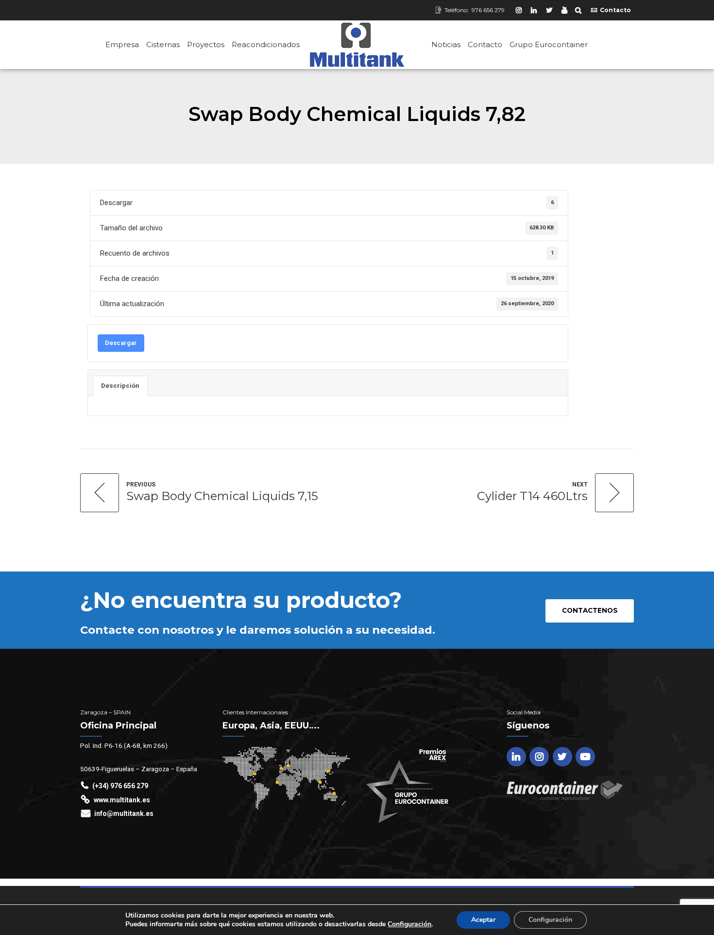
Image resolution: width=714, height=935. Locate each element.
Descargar (121, 342)
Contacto (485, 44)
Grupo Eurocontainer (549, 44)
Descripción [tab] (120, 385)
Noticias (445, 44)
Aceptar (483, 919)
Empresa (122, 44)
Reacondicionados (266, 44)
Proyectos (205, 44)
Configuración (409, 924)
